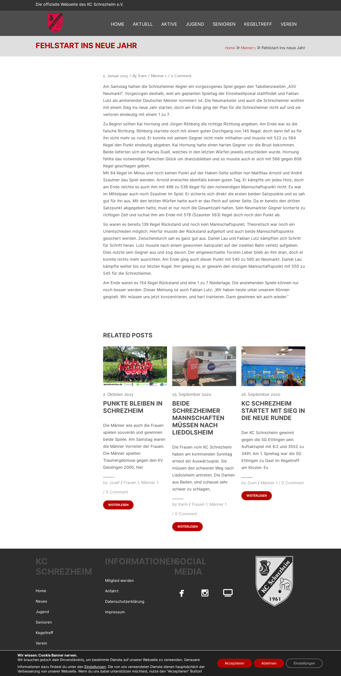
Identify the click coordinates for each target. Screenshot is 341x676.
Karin (183, 504)
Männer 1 (248, 48)
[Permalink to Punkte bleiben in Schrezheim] (135, 384)
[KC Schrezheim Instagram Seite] (205, 593)
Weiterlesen (118, 505)
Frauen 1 (131, 482)
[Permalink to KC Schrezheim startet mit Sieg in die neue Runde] (273, 384)
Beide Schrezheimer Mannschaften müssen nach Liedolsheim (198, 418)
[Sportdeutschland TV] (228, 593)
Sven (142, 76)
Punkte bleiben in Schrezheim (133, 407)
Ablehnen (269, 663)
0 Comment (181, 76)
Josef (114, 482)
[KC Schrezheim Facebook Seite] (182, 593)
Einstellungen (95, 667)
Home (230, 48)
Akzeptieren (234, 663)
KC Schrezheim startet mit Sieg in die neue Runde (273, 411)
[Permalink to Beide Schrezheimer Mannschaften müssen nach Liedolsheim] (204, 384)
